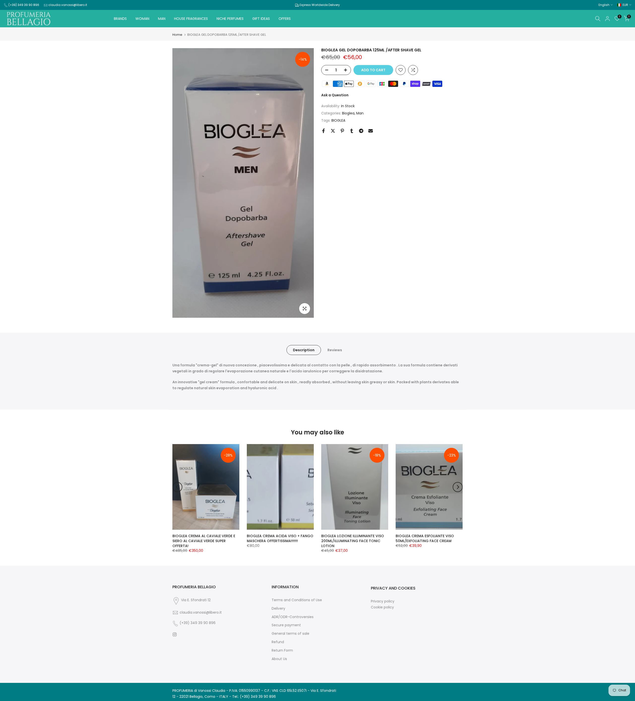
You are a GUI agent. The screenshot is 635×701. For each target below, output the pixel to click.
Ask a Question (335, 95)
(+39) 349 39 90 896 (23, 5)
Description (304, 350)
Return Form (282, 650)
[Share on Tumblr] (351, 131)
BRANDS (120, 18)
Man (360, 113)
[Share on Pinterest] (342, 131)
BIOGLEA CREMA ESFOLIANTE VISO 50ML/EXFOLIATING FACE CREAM (425, 538)
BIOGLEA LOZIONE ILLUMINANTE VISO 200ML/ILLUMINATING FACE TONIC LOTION (352, 540)
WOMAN (142, 18)
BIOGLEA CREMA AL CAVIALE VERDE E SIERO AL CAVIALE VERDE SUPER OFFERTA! (203, 540)
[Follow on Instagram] (174, 634)
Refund (278, 642)
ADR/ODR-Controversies (293, 617)
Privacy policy (382, 601)
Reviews (334, 350)
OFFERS (285, 18)
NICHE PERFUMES (230, 18)
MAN (161, 18)
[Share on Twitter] (333, 131)
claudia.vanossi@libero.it (67, 5)
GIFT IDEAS (261, 18)
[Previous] (177, 487)
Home (177, 34)
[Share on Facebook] (323, 131)
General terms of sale (290, 633)
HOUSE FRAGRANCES (191, 18)
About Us (279, 659)
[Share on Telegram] (361, 131)
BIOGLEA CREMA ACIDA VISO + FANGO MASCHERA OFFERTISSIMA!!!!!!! (280, 538)
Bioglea (348, 113)
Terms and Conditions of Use (297, 600)
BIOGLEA (338, 120)
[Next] (458, 487)
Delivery (278, 608)
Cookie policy (382, 607)
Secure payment (286, 625)
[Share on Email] (370, 131)
